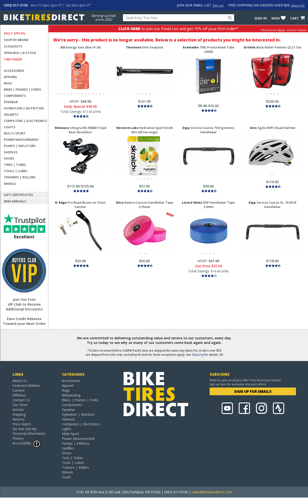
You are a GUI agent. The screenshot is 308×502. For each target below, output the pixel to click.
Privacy (18, 438)
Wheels (10, 183)
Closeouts (13, 46)
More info (298, 5)
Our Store (20, 404)
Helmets (11, 114)
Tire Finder (13, 59)
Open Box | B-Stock (20, 53)
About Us (20, 380)
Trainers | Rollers (20, 177)
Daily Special (15, 33)
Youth (66, 477)
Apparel (10, 77)
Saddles (11, 152)
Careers (19, 390)
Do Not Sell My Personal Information (29, 431)
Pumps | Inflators (20, 146)
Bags (8, 83)
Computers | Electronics (25, 121)
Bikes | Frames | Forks (22, 89)
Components (15, 96)
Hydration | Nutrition (24, 108)
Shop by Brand (16, 40)
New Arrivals (15, 201)
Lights (9, 127)
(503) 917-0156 (16, 5)
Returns (19, 419)
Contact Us (21, 400)
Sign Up (217, 5)
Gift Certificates (18, 195)
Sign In (260, 18)
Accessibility (22, 443)
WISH (275, 18)
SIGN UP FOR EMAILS (252, 391)
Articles (18, 409)
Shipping (197, 355)
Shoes (9, 158)
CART (294, 18)
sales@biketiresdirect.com (212, 492)
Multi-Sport (15, 133)
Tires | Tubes (15, 164)
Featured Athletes (26, 385)
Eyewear (11, 102)
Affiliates (19, 395)
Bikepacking (71, 395)
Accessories (14, 70)
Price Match (22, 424)
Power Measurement (21, 139)
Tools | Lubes (15, 171)
